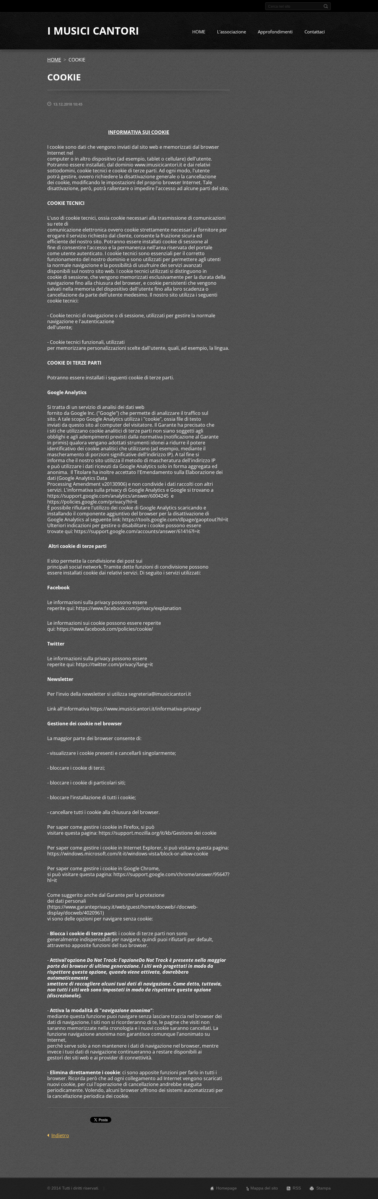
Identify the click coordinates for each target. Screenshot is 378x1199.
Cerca (325, 6)
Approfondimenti (275, 32)
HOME (198, 32)
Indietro (60, 1135)
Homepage (226, 1188)
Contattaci (314, 32)
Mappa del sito (264, 1188)
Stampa (323, 1188)
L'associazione (231, 32)
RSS (297, 1188)
